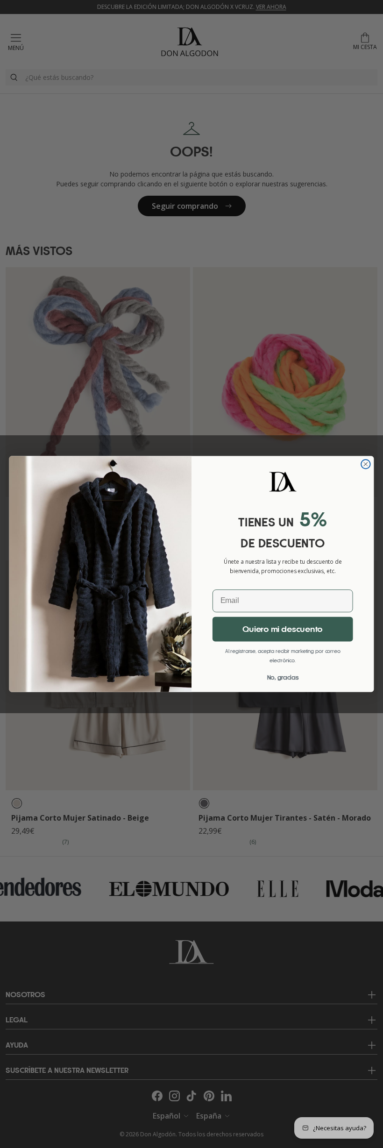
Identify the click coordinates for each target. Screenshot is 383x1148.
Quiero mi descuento (282, 629)
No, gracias (282, 677)
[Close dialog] (365, 464)
